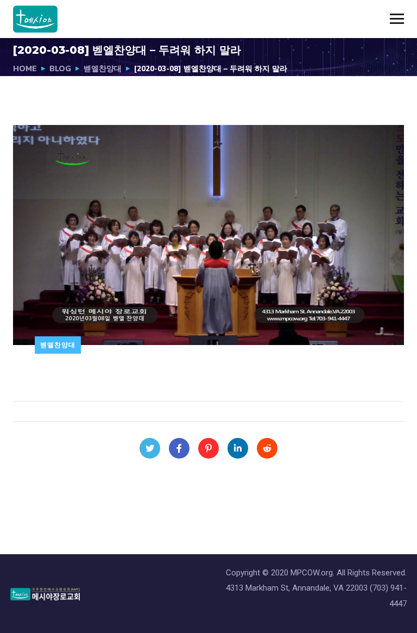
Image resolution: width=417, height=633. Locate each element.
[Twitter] (150, 448)
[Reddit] (267, 448)
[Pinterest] (208, 448)
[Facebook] (179, 448)
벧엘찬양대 (103, 69)
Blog (60, 69)
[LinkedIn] (238, 448)
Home (25, 69)
